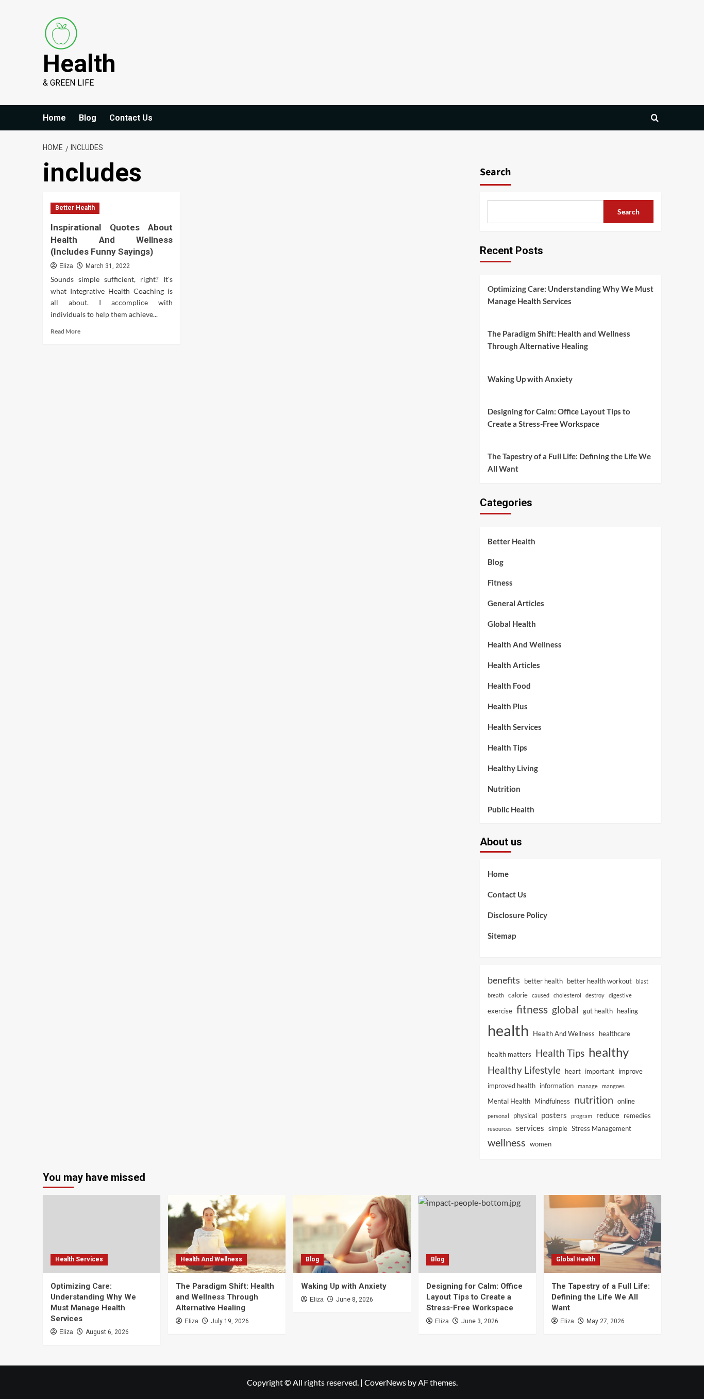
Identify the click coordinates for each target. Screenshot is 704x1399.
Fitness (500, 582)
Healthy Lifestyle (524, 1070)
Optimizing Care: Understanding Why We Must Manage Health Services (570, 295)
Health (79, 63)
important (599, 1071)
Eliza (66, 266)
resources (500, 1128)
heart (573, 1071)
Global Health (512, 623)
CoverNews (385, 1382)
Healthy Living (513, 768)
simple (557, 1128)
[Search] (654, 118)
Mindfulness (552, 1101)
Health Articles (514, 665)
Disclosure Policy (517, 915)
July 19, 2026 (230, 1321)
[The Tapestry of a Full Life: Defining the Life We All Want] (602, 1234)
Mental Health (509, 1101)
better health (543, 981)
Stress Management (601, 1128)
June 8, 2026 (354, 1299)
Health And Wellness (525, 644)
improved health (511, 1085)
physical (525, 1115)
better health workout (599, 981)
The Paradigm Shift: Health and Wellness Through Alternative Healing (559, 340)
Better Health (75, 207)
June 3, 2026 (479, 1321)
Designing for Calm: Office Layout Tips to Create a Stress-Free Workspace (559, 417)
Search (495, 172)
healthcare (614, 1033)
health (508, 1030)
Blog (87, 118)
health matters (509, 1054)
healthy (609, 1051)
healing (627, 1011)
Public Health (511, 809)
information (557, 1085)
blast (642, 981)
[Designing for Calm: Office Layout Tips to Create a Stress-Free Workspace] (477, 1234)
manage (588, 1085)
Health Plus (508, 706)
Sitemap (502, 935)
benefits (504, 980)
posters (554, 1115)
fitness (532, 1009)
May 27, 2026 (605, 1321)
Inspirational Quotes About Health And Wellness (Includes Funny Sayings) (112, 239)
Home (54, 118)
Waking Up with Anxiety (530, 379)
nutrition (593, 1099)
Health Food (509, 685)
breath (496, 995)
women (540, 1144)
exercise (500, 1011)
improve (630, 1071)
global (565, 1009)
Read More (65, 331)
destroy (595, 995)
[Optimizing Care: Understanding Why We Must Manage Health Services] (101, 1234)
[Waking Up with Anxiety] (352, 1234)
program (581, 1115)
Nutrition (504, 788)
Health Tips (507, 747)
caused (540, 995)
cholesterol (567, 995)
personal (498, 1115)
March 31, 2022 (108, 266)
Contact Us (131, 118)
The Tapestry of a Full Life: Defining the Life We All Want (569, 462)
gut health (598, 1011)
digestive (620, 995)
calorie (518, 995)
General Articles (516, 603)
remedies (637, 1115)
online (626, 1101)
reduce (607, 1115)
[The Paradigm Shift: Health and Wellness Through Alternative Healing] (227, 1234)
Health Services (515, 726)
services (530, 1127)
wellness (507, 1142)
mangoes (613, 1085)
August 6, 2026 (107, 1332)
